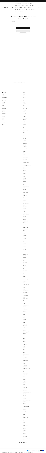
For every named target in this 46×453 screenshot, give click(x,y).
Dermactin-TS (25, 224)
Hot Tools (24, 119)
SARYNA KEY (25, 387)
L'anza (24, 303)
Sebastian (24, 393)
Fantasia (24, 238)
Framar (24, 244)
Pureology (24, 371)
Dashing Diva (25, 217)
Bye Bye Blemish (25, 425)
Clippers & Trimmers (5, 114)
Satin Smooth (25, 141)
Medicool (24, 319)
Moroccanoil (25, 325)
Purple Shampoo (25, 373)
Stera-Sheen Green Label (26, 400)
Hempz (24, 263)
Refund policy (16, 452)
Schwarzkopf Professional (27, 392)
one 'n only (24, 344)
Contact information (30, 452)
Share (23, 84)
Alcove (24, 427)
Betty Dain (24, 181)
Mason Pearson (25, 316)
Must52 (24, 330)
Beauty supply (4, 113)
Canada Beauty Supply (6, 452)
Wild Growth (25, 436)
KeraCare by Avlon (25, 292)
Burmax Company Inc (26, 192)
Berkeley (24, 178)
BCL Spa (24, 173)
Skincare (3, 111)
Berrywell (24, 179)
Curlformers (25, 213)
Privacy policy (25, 452)
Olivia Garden (25, 143)
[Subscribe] (30, 445)
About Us (3, 103)
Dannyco (24, 216)
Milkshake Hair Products (26, 438)
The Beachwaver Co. (26, 406)
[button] (23, 31)
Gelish (24, 251)
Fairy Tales (24, 129)
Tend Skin (24, 103)
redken (3, 119)
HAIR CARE (3, 110)
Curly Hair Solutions (26, 214)
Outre (24, 352)
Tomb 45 (24, 411)
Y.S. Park (24, 419)
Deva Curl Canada (25, 227)
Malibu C (24, 311)
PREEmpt (24, 363)
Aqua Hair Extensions (26, 162)
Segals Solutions (25, 130)
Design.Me (24, 225)
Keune (24, 297)
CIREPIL (24, 200)
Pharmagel (24, 357)
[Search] (39, 7)
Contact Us (3, 95)
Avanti (24, 167)
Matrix (24, 102)
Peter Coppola (25, 431)
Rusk (24, 384)
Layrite (24, 308)
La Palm (24, 306)
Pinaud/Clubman (25, 360)
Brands (3, 105)
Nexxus (24, 335)
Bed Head (24, 176)
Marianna (24, 430)
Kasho (24, 289)
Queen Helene (25, 374)
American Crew (25, 157)
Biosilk (24, 184)
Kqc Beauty (24, 301)
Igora (24, 271)
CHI (23, 197)
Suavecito (24, 433)
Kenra (24, 105)
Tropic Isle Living (25, 439)
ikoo (23, 273)
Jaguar (24, 278)
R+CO (24, 376)
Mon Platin (24, 97)
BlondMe (24, 189)
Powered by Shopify (11, 452)
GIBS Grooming (25, 254)
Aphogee (24, 160)
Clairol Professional (26, 203)
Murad (24, 327)
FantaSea (24, 236)
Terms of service (21, 452)
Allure (24, 154)
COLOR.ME (24, 208)
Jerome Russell (25, 279)
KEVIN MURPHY (25, 298)
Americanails (25, 159)
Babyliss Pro (25, 168)
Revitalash (24, 381)
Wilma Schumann (25, 417)
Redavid (24, 379)
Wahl (24, 414)
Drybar (24, 230)
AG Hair (24, 151)
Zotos (24, 422)
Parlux (24, 355)
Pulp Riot (24, 113)
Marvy (24, 314)
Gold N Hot (24, 257)
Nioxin (24, 114)
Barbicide (24, 170)
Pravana (24, 362)
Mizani (24, 122)
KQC (2, 124)
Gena (24, 252)
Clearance (3, 116)
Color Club (24, 205)
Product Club (25, 365)
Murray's (24, 328)
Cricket (24, 211)
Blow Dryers (4, 108)
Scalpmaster (25, 140)
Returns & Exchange (5, 100)
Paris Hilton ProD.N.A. (26, 354)
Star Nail (24, 398)
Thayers (3, 122)
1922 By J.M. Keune (26, 149)
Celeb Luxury (25, 195)
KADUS (24, 287)
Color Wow (24, 206)
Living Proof (25, 121)
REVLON (24, 382)
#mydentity (24, 148)
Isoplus (24, 276)
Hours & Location (4, 97)
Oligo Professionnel (26, 343)
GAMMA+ (24, 249)
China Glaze (25, 198)
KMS (23, 135)
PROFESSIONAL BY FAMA (26, 368)
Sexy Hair (24, 395)
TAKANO (24, 403)
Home (3, 94)
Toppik (24, 412)
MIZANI (24, 322)
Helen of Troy (25, 262)
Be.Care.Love (25, 175)
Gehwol (24, 428)
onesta (24, 111)
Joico (24, 282)
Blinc (24, 187)
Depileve (24, 222)
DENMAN (24, 219)
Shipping (3, 102)
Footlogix (24, 110)
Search (24, 94)
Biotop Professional (26, 186)
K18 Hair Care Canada (26, 284)
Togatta (24, 409)
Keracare (24, 124)
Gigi (23, 100)
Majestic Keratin (25, 309)
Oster (24, 132)
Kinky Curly (24, 146)
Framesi (24, 246)
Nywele (24, 341)
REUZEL (24, 116)
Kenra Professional (26, 290)
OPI (23, 127)
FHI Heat (24, 243)
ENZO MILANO (25, 235)
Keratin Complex (25, 295)
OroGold (24, 347)
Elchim (24, 233)
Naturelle (24, 333)
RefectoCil (24, 138)
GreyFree (24, 259)
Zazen (24, 420)
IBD (23, 268)
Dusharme (24, 232)
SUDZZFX (24, 401)
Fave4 (24, 241)
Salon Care (24, 385)
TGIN (24, 404)
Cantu (24, 194)
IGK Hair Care (25, 270)
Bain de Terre (25, 108)
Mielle (24, 133)
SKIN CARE (3, 121)
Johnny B (24, 281)
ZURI (24, 423)
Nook (24, 338)
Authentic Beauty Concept (27, 165)
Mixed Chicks (25, 320)
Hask (24, 260)
